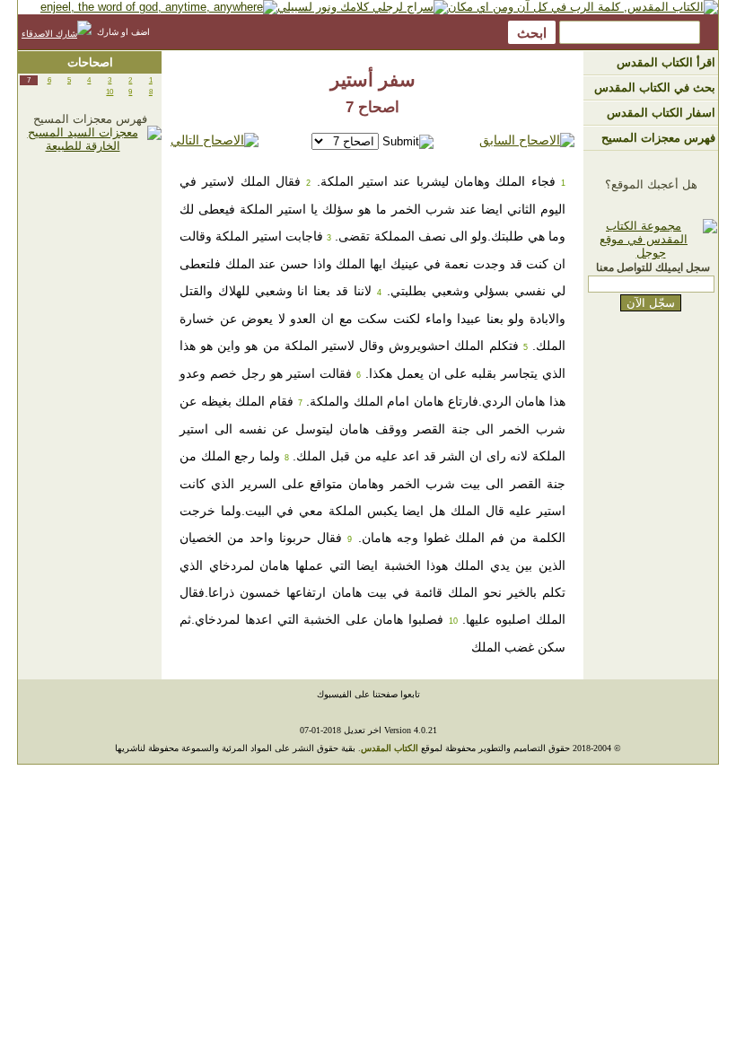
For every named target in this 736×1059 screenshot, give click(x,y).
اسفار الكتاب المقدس (661, 112)
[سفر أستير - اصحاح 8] (214, 140)
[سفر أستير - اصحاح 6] (526, 140)
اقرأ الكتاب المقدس (666, 62)
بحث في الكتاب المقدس (654, 87)
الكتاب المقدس (389, 748)
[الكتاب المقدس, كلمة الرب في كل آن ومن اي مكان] (583, 6)
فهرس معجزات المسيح (658, 137)
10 (109, 92)
